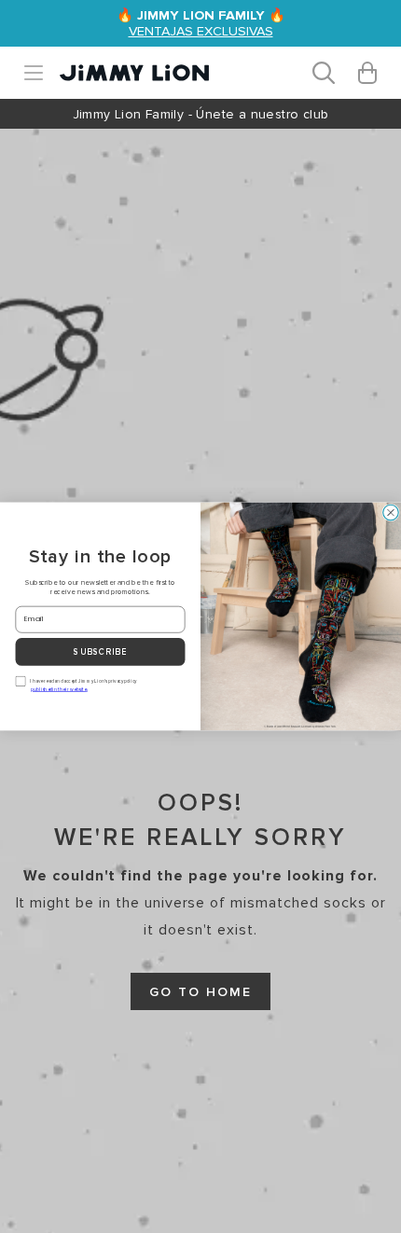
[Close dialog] (391, 512)
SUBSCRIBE (100, 652)
